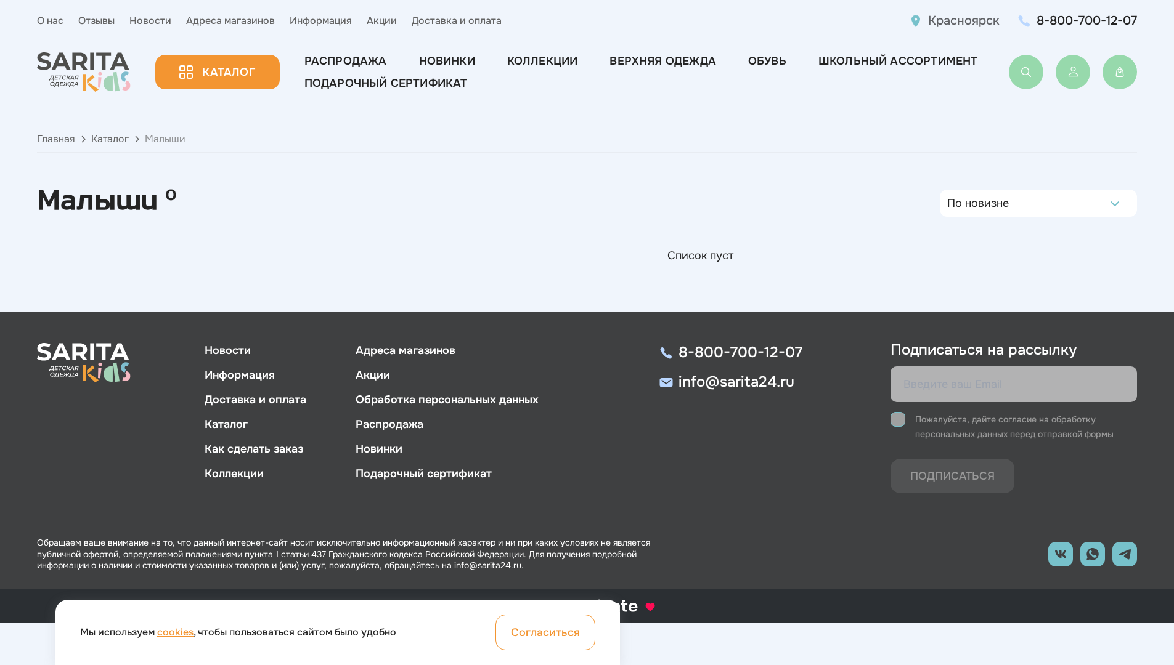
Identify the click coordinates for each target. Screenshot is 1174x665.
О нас (50, 20)
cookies (175, 632)
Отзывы (96, 20)
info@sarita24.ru (736, 382)
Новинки (447, 61)
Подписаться (952, 476)
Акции (382, 20)
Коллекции (542, 61)
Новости (150, 20)
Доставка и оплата (457, 20)
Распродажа (345, 61)
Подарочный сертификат (386, 83)
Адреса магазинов (230, 20)
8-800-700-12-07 (1087, 20)
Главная (56, 138)
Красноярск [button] (964, 20)
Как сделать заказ (254, 449)
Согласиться (545, 632)
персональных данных (961, 434)
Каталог (228, 72)
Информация (321, 20)
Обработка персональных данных (447, 399)
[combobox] (950, 203)
